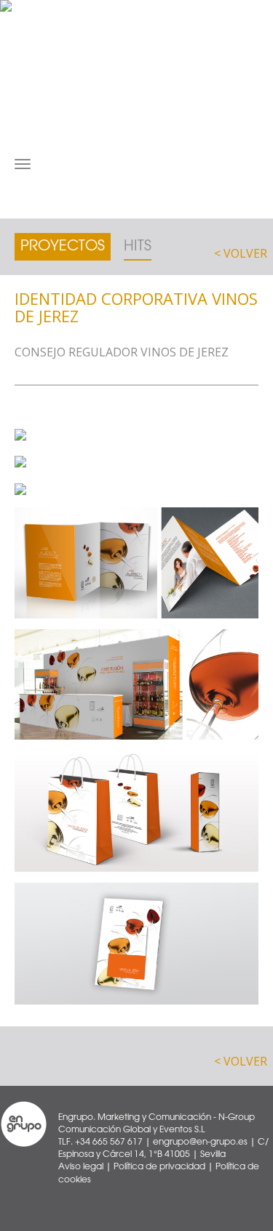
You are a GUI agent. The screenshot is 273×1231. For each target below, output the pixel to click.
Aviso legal (80, 1167)
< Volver (240, 253)
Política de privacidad (159, 1167)
